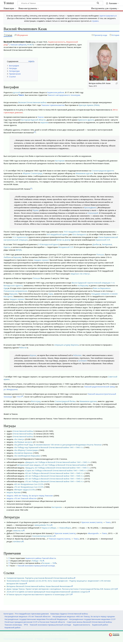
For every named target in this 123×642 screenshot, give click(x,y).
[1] (8, 44)
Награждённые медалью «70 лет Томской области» (28, 616)
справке (95, 21)
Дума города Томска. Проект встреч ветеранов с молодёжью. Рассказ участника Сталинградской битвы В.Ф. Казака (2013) (61, 589)
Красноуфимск (90, 207)
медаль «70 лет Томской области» (22, 498)
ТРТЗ (26, 624)
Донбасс (96, 244)
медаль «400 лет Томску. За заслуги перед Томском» (30, 495)
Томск (21, 95)
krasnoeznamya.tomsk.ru (43, 536)
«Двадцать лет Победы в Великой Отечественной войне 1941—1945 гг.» (57, 462)
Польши (100, 254)
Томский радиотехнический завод (99, 386)
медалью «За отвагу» (80, 273)
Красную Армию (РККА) (89, 105)
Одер (6, 288)
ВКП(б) (19, 250)
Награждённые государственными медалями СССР (92, 619)
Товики (9, 3)
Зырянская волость (56, 42)
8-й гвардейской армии (57, 234)
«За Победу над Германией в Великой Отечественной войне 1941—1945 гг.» (48, 447)
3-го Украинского (20, 237)
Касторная (25, 120)
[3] (31, 188)
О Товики (39, 639)
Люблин (7, 257)
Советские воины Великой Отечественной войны (89, 622)
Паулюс (35, 210)
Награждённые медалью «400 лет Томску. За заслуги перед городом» (83, 616)
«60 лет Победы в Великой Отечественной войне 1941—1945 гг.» (54, 476)
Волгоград (35, 401)
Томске (41, 117)
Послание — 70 (48, 563)
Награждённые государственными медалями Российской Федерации (36, 619)
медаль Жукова (14, 492)
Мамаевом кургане (84, 173)
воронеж (44, 122)
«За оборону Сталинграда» (26, 450)
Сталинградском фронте (103, 170)
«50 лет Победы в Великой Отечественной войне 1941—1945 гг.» (54, 473)
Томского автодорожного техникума (64, 95)
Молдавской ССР (65, 247)
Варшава (13, 294)
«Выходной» (93, 533)
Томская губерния (18, 44)
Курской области (38, 120)
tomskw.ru (17, 541)
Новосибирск (65, 528)
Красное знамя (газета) (92, 522)
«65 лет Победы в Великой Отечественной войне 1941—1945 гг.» (54, 478)
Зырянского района (33, 558)
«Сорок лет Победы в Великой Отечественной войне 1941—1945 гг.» (56, 470)
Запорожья (107, 244)
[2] (35, 132)
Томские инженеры (13, 624)
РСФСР (30, 44)
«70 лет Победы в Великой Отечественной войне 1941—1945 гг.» (54, 481)
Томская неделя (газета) (59, 538)
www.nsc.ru (18, 530)
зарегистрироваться (108, 16)
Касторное (56, 507)
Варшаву (17, 257)
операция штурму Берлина (66, 345)
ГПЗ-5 (19, 396)
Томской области (49, 558)
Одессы (7, 247)
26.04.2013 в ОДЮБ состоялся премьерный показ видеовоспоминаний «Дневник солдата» (47, 591)
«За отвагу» (19, 439)
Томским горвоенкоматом (53, 105)
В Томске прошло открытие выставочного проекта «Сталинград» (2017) (39, 594)
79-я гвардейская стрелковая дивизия (32, 613)
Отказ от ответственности (56, 639)
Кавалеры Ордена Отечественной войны (69, 613)
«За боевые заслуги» (23, 442)
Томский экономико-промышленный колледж (36, 566)
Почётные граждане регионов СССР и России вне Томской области (35, 622)
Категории (8, 613)
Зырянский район (100, 624)
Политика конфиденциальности (18, 639)
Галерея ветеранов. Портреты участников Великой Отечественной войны (40, 578)
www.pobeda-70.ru (43, 525)
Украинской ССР (102, 240)
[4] (22, 396)
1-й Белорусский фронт (48, 244)
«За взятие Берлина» (23, 453)
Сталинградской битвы (65, 401)
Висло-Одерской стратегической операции (91, 282)
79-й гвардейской (72, 231)
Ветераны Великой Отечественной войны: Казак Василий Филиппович (39, 586)
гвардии (37, 260)
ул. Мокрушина (11, 389)
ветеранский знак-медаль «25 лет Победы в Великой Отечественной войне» (52, 465)
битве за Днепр (63, 240)
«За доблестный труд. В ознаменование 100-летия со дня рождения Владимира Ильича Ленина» (58, 444)
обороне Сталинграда (32, 173)
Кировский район (12, 627)
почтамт (82, 360)
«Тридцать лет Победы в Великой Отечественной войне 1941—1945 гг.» (57, 467)
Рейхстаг (23, 347)
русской (16, 92)
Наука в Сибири (49, 528)
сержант (45, 260)
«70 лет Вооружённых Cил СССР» (29, 487)
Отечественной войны (23, 431)
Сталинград (92, 213)
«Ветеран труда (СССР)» (24, 489)
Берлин (33, 355)
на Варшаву (82, 285)
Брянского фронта (86, 120)
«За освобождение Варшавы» (27, 455)
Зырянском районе (55, 92)
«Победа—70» (37, 561)
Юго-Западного (79, 234)
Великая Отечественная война (32, 102)
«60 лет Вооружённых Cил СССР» (29, 484)
